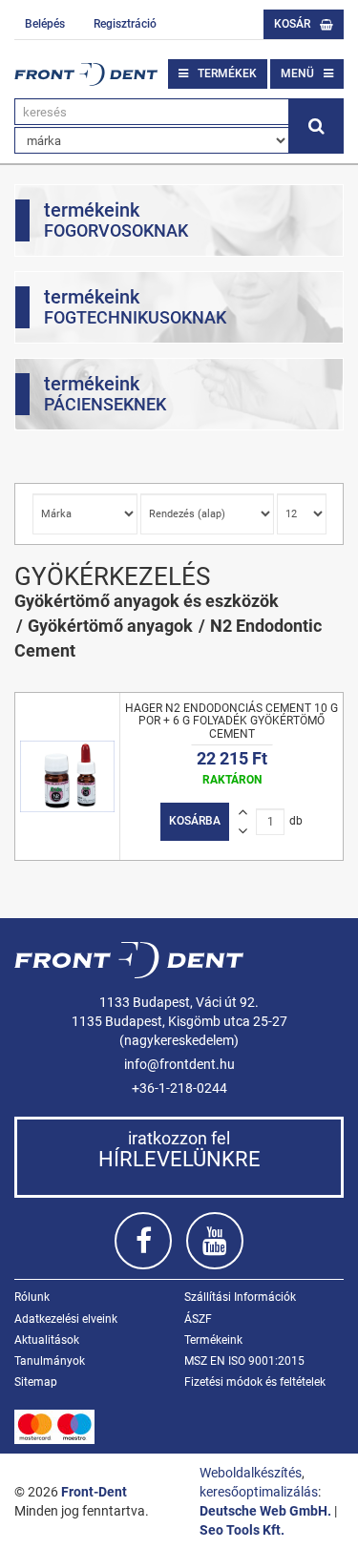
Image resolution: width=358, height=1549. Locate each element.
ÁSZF (198, 1319)
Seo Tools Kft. (242, 1530)
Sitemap (35, 1382)
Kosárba (195, 820)
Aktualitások (46, 1340)
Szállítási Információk (240, 1297)
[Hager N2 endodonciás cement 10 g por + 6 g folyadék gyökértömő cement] (67, 776)
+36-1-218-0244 (179, 1088)
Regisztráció (125, 24)
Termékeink (213, 1340)
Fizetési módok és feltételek (255, 1382)
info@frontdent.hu (179, 1064)
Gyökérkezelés (112, 576)
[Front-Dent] (86, 74)
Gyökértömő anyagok (110, 626)
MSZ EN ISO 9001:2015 (244, 1361)
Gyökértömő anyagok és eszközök (146, 601)
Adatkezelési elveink (65, 1319)
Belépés (45, 24)
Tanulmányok (49, 1361)
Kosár (292, 24)
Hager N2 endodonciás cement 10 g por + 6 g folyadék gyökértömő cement (231, 720)
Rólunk (32, 1297)
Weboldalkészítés (251, 1472)
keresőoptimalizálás (259, 1491)
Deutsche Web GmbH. (265, 1510)
